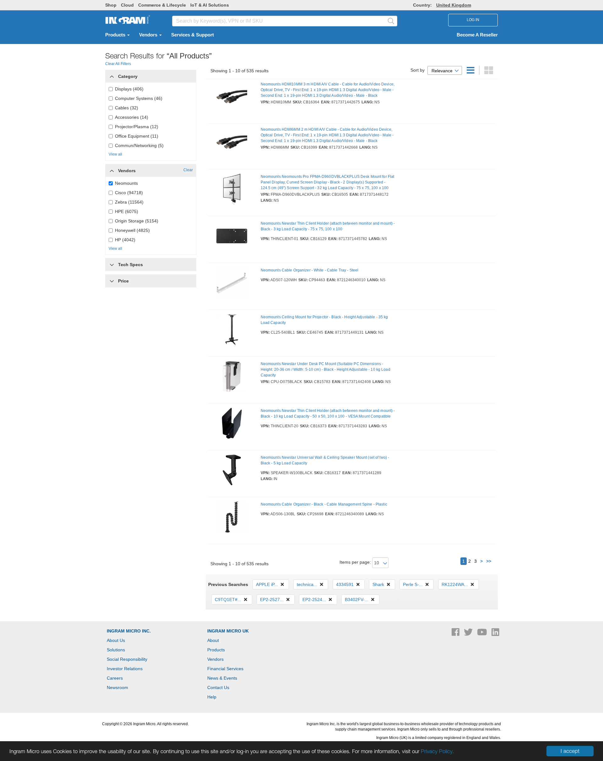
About (213, 640)
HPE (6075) (126, 211)
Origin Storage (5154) (136, 220)
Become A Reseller (477, 34)
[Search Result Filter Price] (112, 280)
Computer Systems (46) (138, 98)
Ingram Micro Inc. (129, 630)
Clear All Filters (118, 64)
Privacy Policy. (437, 751)
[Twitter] (469, 633)
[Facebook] (456, 633)
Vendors (149, 34)
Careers (115, 678)
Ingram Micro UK (228, 630)
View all (115, 154)
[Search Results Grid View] (488, 71)
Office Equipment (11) (136, 136)
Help (211, 696)
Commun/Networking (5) (139, 145)
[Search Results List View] (471, 71)
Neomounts (126, 183)
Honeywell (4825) (132, 230)
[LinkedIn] (495, 633)
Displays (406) (129, 88)
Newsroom (117, 687)
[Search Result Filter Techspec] (112, 263)
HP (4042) (125, 239)
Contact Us (218, 687)
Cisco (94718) (129, 192)
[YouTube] (482, 633)
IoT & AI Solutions (209, 5)
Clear (188, 170)
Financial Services (225, 668)
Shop (111, 5)
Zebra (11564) (129, 202)
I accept (570, 751)
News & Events (222, 678)
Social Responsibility (127, 659)
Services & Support (192, 34)
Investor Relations (125, 668)
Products (116, 34)
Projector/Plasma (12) (136, 126)
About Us (116, 640)
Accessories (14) (131, 117)
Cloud (127, 5)
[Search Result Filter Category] (112, 75)
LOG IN (473, 20)
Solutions (116, 649)
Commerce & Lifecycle (162, 5)
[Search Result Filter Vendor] (112, 169)
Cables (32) (126, 107)
